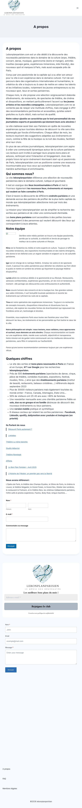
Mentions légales (10, 788)
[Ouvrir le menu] (77, 8)
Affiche (9, 461)
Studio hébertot (13, 448)
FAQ (4, 779)
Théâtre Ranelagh (13, 455)
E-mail (9, 514)
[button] (41, 111)
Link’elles (12, 435)
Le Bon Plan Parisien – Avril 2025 (22, 467)
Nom (29, 509)
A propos (6, 769)
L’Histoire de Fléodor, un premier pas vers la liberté (30, 473)
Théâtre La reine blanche (17, 442)
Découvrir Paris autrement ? (20, 429)
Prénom (8, 509)
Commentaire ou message (17, 526)
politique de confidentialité (46, 613)
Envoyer (11, 546)
